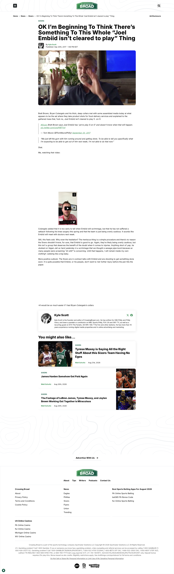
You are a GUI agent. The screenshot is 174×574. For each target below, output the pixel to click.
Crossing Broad (22, 489)
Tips (74, 480)
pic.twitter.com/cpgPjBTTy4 (53, 127)
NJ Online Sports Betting (123, 501)
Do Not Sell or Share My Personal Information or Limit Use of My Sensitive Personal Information (87, 558)
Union (66, 508)
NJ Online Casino (22, 529)
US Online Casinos (23, 521)
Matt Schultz (80, 363)
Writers (82, 480)
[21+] (77, 565)
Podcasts (93, 480)
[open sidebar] (15, 6)
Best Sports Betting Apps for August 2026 (132, 489)
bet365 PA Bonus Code (122, 497)
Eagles (67, 493)
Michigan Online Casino (25, 532)
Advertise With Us (85, 458)
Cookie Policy (21, 505)
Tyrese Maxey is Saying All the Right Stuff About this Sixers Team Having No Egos (102, 352)
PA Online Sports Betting (123, 493)
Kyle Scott (52, 44)
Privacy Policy (21, 497)
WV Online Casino (23, 536)
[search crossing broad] (159, 6)
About (66, 480)
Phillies (67, 497)
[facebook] (131, 315)
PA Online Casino (22, 525)
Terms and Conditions (25, 501)
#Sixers (44, 125)
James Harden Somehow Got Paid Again (64, 376)
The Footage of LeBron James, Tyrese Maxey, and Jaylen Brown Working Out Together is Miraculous (74, 400)
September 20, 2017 (81, 133)
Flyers (66, 505)
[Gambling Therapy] (94, 566)
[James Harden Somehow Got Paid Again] (126, 378)
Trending (67, 512)
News (66, 489)
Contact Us (105, 480)
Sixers (41, 21)
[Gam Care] (84, 565)
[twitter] (127, 315)
